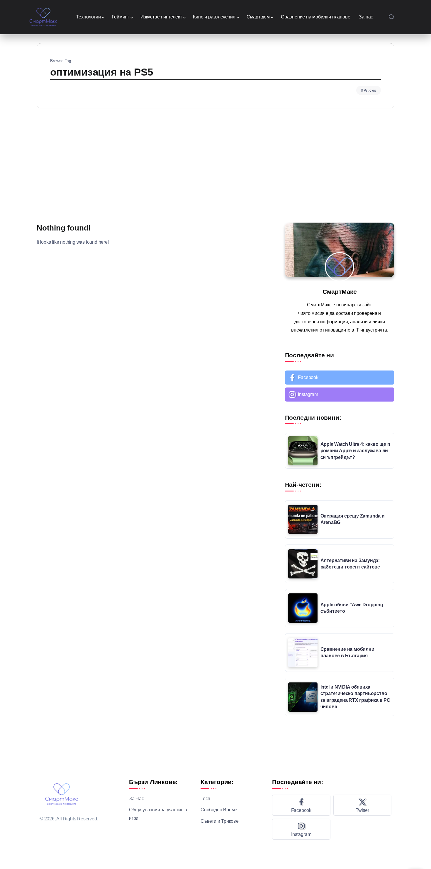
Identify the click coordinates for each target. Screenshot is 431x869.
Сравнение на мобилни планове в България (347, 652)
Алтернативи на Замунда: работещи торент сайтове (350, 563)
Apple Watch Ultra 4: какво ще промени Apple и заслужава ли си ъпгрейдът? (355, 451)
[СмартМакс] (43, 16)
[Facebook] (339, 378)
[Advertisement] (215, 164)
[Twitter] (362, 805)
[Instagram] (339, 394)
